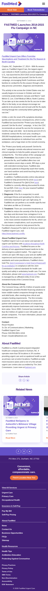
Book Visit (12, 10)
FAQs (4, 537)
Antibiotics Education (11, 555)
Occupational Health (11, 500)
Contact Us (7, 529)
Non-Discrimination (9, 578)
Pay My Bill (7, 511)
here (35, 180)
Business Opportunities (12, 533)
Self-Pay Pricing (9, 515)
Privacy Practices (8, 565)
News (4, 526)
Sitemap (5, 540)
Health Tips (7, 551)
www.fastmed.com (29, 274)
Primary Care (7, 496)
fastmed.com (30, 367)
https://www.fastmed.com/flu (13, 234)
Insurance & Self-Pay (11, 506)
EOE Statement (8, 584)
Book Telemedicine (36, 10)
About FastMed (8, 521)
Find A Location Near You (24, 478)
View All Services (9, 488)
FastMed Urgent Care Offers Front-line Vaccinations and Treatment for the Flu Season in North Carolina (23, 59)
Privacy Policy (7, 568)
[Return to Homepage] (12, 3)
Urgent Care (7, 493)
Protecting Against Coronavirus (16, 559)
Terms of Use (7, 571)
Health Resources (10, 546)
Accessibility (7, 581)
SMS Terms (6, 575)
